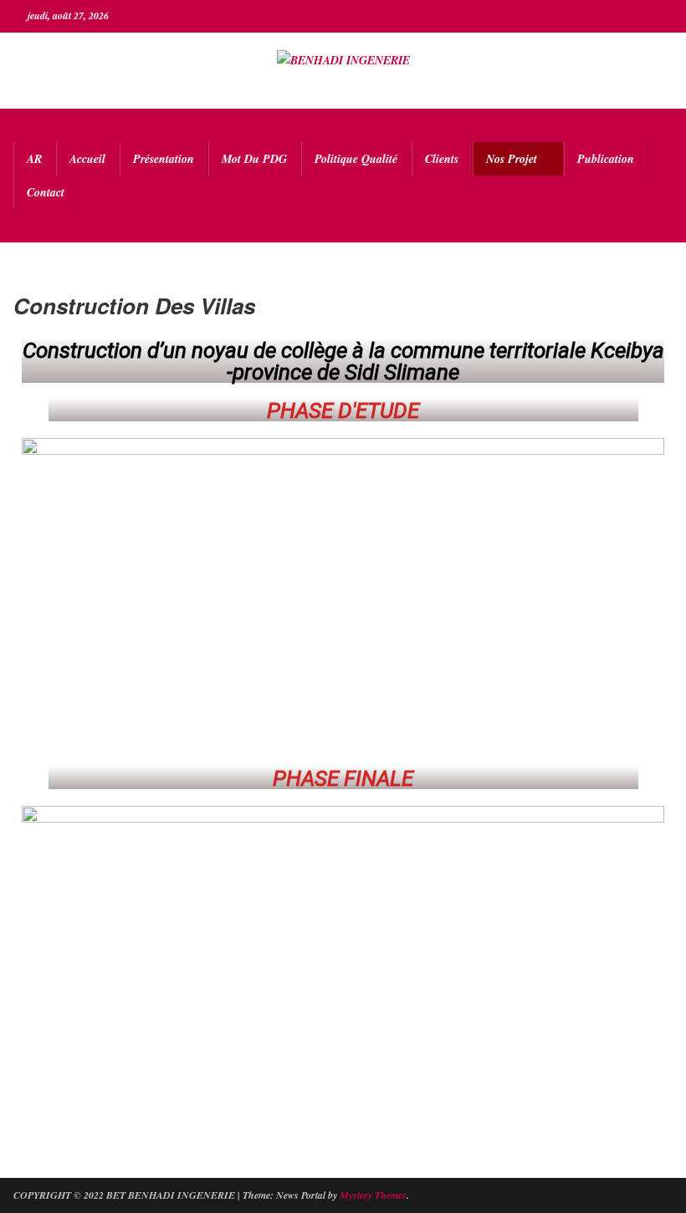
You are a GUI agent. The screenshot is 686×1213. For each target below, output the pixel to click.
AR (34, 158)
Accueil (87, 158)
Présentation (163, 158)
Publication (605, 158)
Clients (441, 158)
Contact (45, 192)
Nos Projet (511, 158)
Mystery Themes (373, 1195)
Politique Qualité (356, 158)
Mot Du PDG (254, 158)
